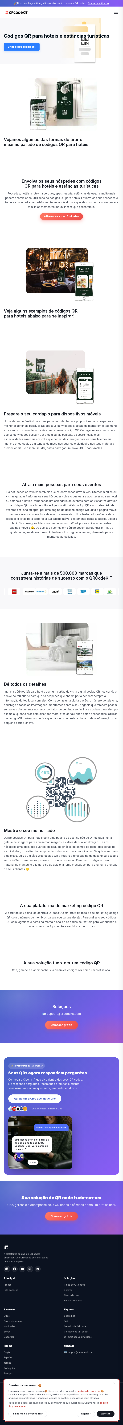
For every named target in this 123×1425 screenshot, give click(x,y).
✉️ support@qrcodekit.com (78, 1352)
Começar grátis (61, 1024)
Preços (7, 1284)
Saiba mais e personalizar (28, 1413)
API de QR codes (73, 1300)
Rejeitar (86, 1413)
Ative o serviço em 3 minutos (61, 216)
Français (8, 1373)
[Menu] (116, 12)
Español (8, 1357)
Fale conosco (11, 1290)
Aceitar (105, 1413)
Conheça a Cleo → (98, 3)
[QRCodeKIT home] (16, 12)
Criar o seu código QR (22, 46)
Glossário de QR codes (76, 1331)
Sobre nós (69, 1315)
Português (9, 1368)
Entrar (7, 1331)
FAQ (66, 1321)
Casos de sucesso (13, 1321)
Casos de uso (71, 1295)
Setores (68, 1290)
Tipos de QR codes (74, 1284)
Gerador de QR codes (76, 1326)
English (7, 1352)
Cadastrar (9, 1336)
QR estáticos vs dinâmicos (78, 1336)
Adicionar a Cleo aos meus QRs (35, 1098)
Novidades (9, 1326)
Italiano (7, 1362)
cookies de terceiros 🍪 (90, 1391)
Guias (7, 1315)
